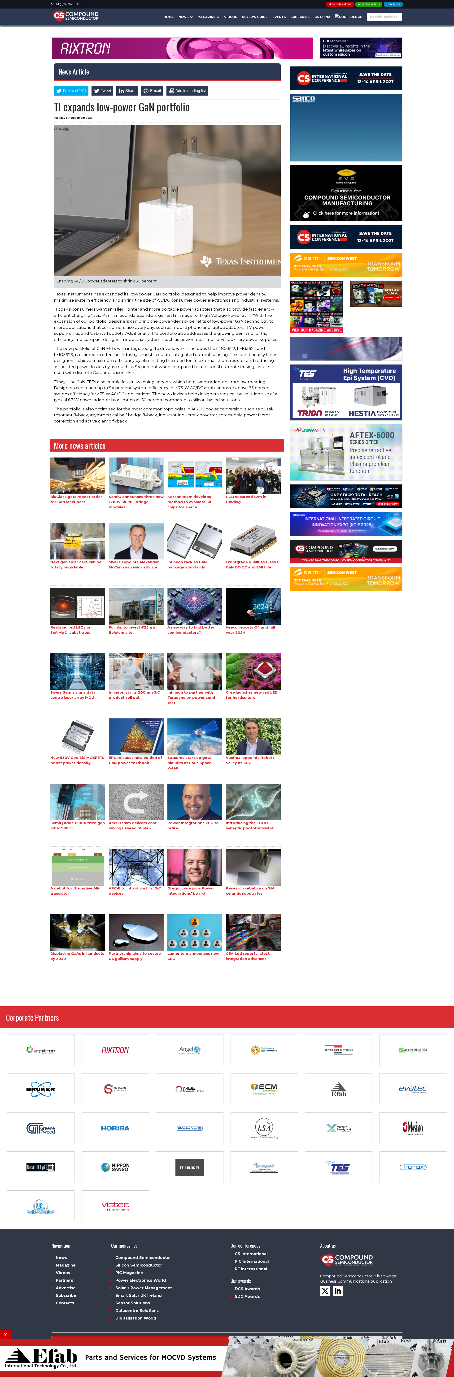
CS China (322, 17)
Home (169, 17)
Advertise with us (369, 4)
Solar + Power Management (143, 1288)
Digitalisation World (135, 1318)
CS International (251, 1254)
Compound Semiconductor (143, 1257)
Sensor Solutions (132, 1303)
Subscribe (300, 17)
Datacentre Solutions (137, 1310)
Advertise (66, 1288)
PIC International (252, 1261)
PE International (251, 1269)
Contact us (393, 4)
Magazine (206, 17)
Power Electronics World (140, 1280)
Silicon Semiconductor (138, 1265)
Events (279, 17)
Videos (230, 17)
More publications (339, 4)
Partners (64, 1280)
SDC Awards (247, 1296)
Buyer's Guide (255, 17)
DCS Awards (247, 1289)
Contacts (65, 1303)
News (184, 17)
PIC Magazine (129, 1273)
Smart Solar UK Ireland (138, 1295)
